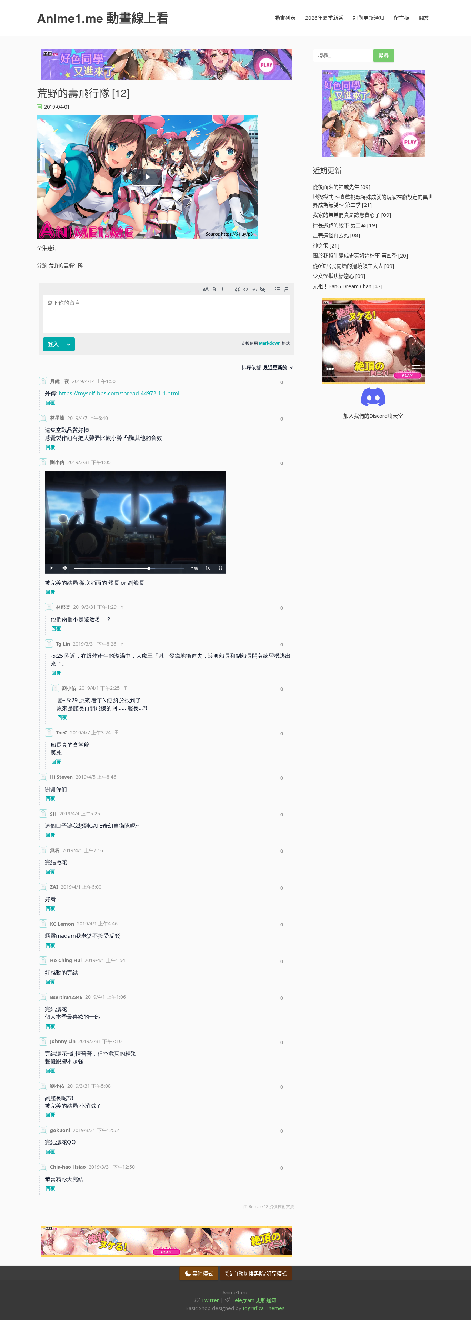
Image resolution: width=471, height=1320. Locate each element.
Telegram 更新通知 (253, 1300)
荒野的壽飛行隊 (66, 265)
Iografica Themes (264, 1307)
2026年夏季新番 (324, 17)
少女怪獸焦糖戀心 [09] (339, 275)
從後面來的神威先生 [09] (341, 186)
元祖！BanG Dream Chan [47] (347, 286)
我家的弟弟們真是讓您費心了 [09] (352, 214)
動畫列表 (285, 17)
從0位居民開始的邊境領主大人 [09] (353, 265)
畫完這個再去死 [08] (336, 235)
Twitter (209, 1300)
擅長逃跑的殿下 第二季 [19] (345, 225)
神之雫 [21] (326, 245)
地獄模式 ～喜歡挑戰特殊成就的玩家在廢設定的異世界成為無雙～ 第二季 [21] (373, 200)
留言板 (401, 17)
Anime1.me (103, 18)
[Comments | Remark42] (166, 748)
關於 (424, 17)
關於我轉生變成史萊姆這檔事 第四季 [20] (360, 255)
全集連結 (47, 247)
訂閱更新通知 (368, 17)
